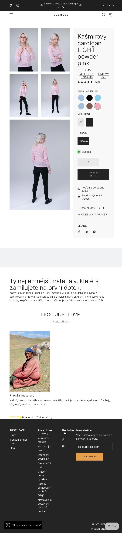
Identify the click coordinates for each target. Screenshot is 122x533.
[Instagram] (17, 5)
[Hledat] (103, 14)
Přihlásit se (90, 456)
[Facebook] (10, 5)
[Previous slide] (41, 5)
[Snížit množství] (81, 162)
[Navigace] (11, 15)
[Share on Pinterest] (94, 231)
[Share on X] (86, 231)
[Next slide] (80, 5)
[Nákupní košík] (110, 14)
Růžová (83, 141)
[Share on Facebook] (79, 231)
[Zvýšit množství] (95, 162)
